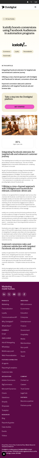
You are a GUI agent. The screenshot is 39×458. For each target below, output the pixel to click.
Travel (23, 356)
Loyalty (17, 51)
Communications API (9, 317)
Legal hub (24, 393)
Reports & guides (8, 423)
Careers (23, 384)
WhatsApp (6, 347)
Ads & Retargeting (8, 342)
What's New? (6, 326)
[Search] (31, 2)
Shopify (4, 402)
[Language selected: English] (24, 2)
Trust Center (25, 389)
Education (24, 313)
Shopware (5, 406)
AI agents (5, 363)
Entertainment (26, 322)
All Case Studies (10, 19)
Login (36, 2)
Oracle (4, 393)
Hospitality (24, 334)
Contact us (24, 380)
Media (23, 339)
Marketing (5, 304)
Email (4, 334)
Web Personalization (9, 355)
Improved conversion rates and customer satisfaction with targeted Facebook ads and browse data (17, 86)
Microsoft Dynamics (9, 389)
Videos (4, 436)
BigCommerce (7, 384)
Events (4, 431)
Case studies (6, 427)
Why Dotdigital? (7, 322)
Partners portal (26, 405)
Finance (23, 326)
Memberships (26, 343)
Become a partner (27, 401)
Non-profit (24, 347)
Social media (6, 55)
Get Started (20, 107)
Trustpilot (5, 410)
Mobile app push (8, 351)
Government (25, 330)
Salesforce (5, 397)
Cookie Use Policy (20, 445)
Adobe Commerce (8, 380)
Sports (23, 352)
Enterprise (24, 317)
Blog (3, 418)
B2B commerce (26, 304)
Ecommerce (6, 51)
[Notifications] (27, 2)
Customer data (7, 372)
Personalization (27, 51)
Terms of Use (12, 445)
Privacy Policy (5, 445)
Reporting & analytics (9, 368)
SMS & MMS (6, 338)
